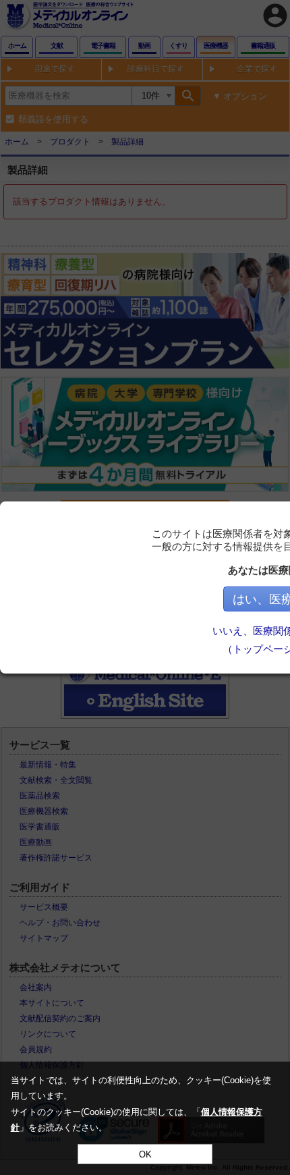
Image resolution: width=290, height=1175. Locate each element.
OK (145, 1154)
